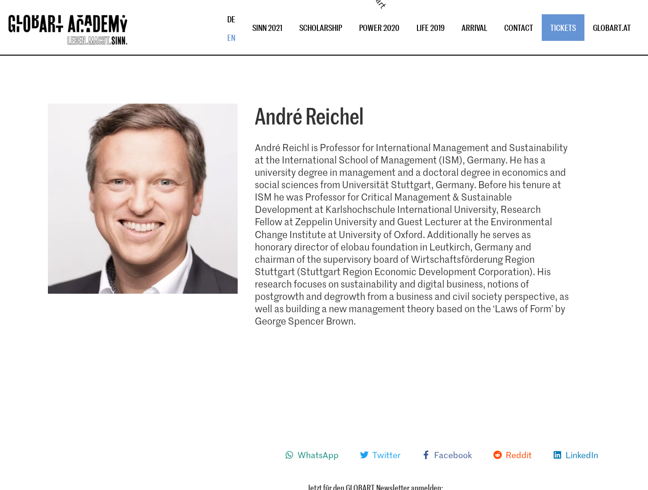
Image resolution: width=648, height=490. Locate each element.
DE (231, 19)
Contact (518, 27)
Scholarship (320, 27)
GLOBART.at (612, 27)
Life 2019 (430, 27)
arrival (474, 27)
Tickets (563, 27)
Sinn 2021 (267, 27)
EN (231, 37)
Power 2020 (379, 27)
